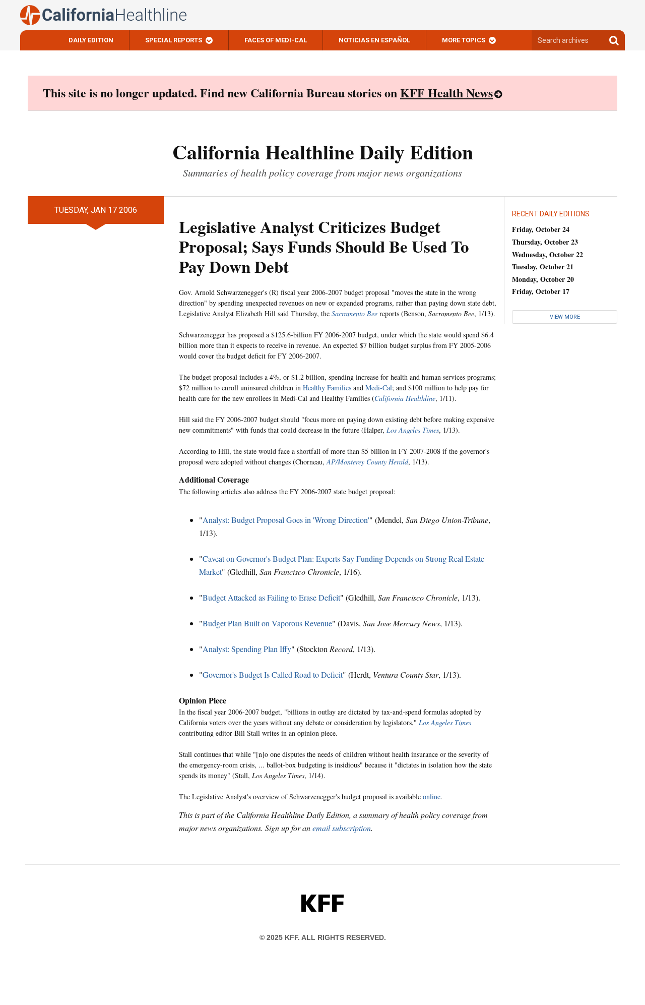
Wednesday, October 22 (547, 254)
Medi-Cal (378, 387)
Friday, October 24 (540, 229)
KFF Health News (446, 92)
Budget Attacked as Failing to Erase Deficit (271, 597)
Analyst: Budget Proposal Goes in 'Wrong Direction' (286, 519)
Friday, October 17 (540, 291)
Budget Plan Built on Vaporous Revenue (267, 623)
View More (565, 317)
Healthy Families (327, 387)
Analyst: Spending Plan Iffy (247, 648)
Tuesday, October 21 (542, 266)
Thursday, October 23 (545, 242)
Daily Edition (91, 40)
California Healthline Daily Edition (322, 151)
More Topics (463, 40)
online (431, 796)
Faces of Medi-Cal (275, 40)
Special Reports (173, 40)
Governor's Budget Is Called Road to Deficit (273, 674)
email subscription (341, 827)
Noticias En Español (374, 40)
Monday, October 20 (543, 279)
